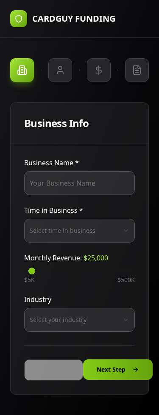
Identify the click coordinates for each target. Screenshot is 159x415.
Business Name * (51, 162)
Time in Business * (53, 210)
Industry (37, 299)
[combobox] (79, 231)
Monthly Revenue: (66, 258)
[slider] (31, 271)
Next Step (111, 369)
